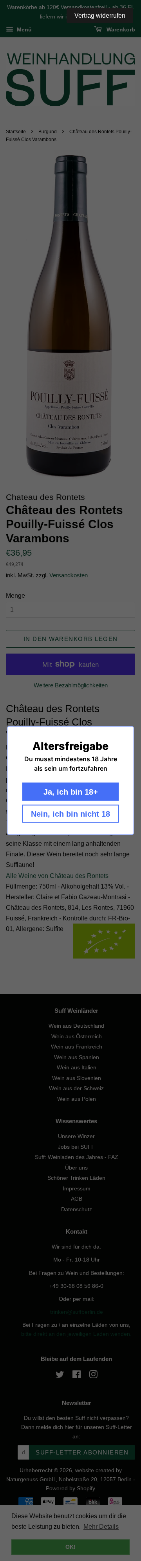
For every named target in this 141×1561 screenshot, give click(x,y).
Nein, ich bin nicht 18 (70, 814)
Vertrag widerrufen (99, 15)
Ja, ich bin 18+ (70, 792)
